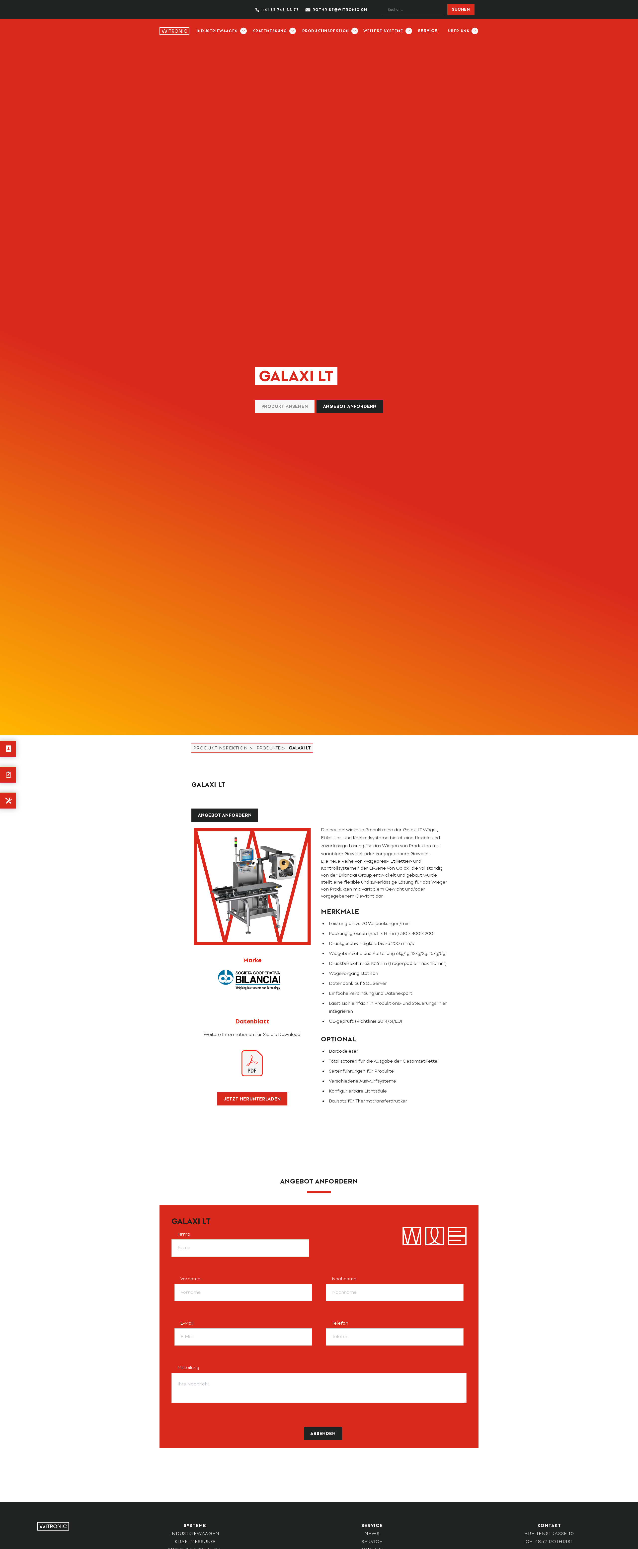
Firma (183, 1234)
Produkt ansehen (284, 406)
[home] (174, 30)
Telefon (340, 1323)
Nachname (344, 1278)
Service (428, 30)
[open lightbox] (252, 886)
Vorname (190, 1278)
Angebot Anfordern (350, 406)
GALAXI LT (191, 1221)
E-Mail (187, 1323)
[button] (219, 30)
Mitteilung (188, 1367)
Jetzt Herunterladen (252, 1099)
